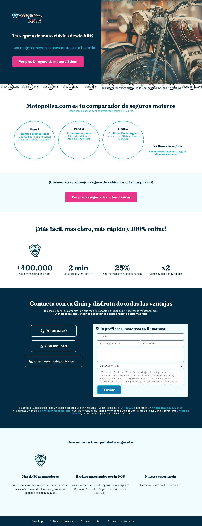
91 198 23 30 (128, 407)
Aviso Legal (37, 521)
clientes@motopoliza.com (55, 410)
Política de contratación (121, 521)
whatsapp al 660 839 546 (166, 407)
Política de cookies (91, 521)
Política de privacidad (62, 521)
